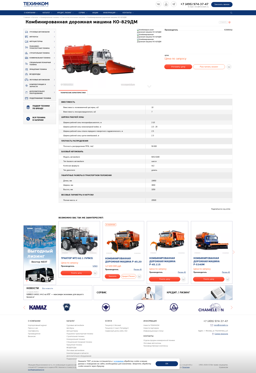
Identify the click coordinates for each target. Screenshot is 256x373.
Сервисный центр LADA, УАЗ (116, 331)
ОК (166, 363)
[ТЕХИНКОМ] (38, 4)
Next (149, 86)
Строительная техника (39, 53)
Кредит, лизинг (64, 13)
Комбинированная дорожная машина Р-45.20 (123, 260)
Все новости (47, 288)
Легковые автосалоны (152, 343)
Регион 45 (138, 269)
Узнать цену (76, 273)
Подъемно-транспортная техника (39, 47)
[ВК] (158, 4)
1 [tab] (26, 280)
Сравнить (223, 22)
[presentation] (73, 92)
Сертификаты (33, 331)
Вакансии (31, 336)
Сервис (82, 13)
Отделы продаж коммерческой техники (159, 340)
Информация (109, 13)
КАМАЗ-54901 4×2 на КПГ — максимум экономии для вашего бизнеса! (55, 295)
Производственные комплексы (155, 346)
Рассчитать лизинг (209, 66)
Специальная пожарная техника (40, 64)
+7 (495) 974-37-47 (195, 4)
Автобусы (33, 37)
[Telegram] (174, 4)
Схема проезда (221, 334)
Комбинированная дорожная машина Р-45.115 (162, 261)
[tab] (73, 93)
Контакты (127, 13)
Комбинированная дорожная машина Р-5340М (206, 261)
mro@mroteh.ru (202, 7)
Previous (149, 30)
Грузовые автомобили (39, 32)
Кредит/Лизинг (128, 276)
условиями (119, 361)
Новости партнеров (151, 328)
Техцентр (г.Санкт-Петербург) (117, 328)
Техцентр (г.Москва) (113, 325)
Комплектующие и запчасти (37, 85)
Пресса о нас (33, 328)
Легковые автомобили (39, 80)
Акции (95, 13)
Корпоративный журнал (37, 325)
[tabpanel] (40, 255)
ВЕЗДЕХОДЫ (34, 74)
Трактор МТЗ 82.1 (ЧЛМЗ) (77, 258)
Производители (34, 334)
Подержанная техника (40, 98)
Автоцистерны (35, 41)
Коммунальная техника (39, 58)
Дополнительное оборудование (37, 92)
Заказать (113, 276)
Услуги (108, 321)
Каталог (46, 13)
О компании (29, 13)
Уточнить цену (178, 66)
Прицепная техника (38, 69)
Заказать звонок (221, 4)
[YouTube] (166, 4)
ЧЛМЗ (95, 266)
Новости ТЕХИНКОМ (151, 325)
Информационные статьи (153, 331)
